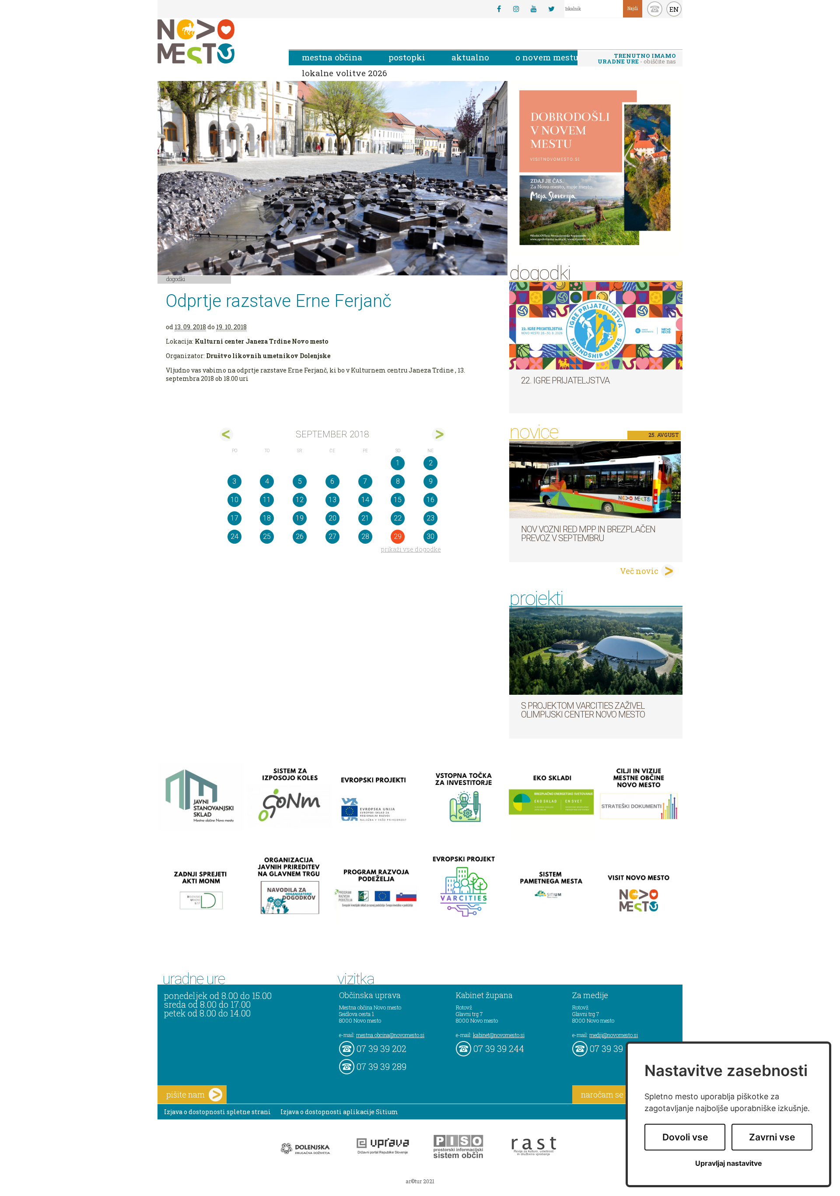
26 (300, 536)
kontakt (654, 9)
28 (365, 536)
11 (267, 500)
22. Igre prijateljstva (565, 380)
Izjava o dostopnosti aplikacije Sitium (339, 1112)
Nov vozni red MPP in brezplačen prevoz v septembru (588, 533)
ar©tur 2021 (420, 1181)
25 (267, 536)
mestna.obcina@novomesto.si (390, 1034)
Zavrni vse (772, 1137)
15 (398, 500)
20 (332, 518)
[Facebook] (499, 9)
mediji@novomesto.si (613, 1034)
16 (430, 500)
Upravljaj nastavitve (728, 1163)
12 (300, 500)
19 (300, 518)
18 (267, 518)
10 (234, 500)
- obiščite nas (637, 58)
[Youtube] (533, 9)
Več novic (639, 571)
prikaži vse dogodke (411, 549)
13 (332, 500)
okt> (438, 434)
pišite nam (185, 1094)
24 (234, 536)
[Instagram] (516, 9)
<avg (226, 434)
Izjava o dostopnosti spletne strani (217, 1112)
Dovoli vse (685, 1137)
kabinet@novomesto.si (499, 1034)
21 (365, 518)
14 (365, 500)
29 (398, 536)
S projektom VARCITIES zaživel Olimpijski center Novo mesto (583, 710)
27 (332, 536)
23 (430, 518)
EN (674, 9)
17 (234, 518)
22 (398, 518)
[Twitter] (551, 9)
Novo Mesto (217, 41)
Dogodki (176, 279)
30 (430, 536)
